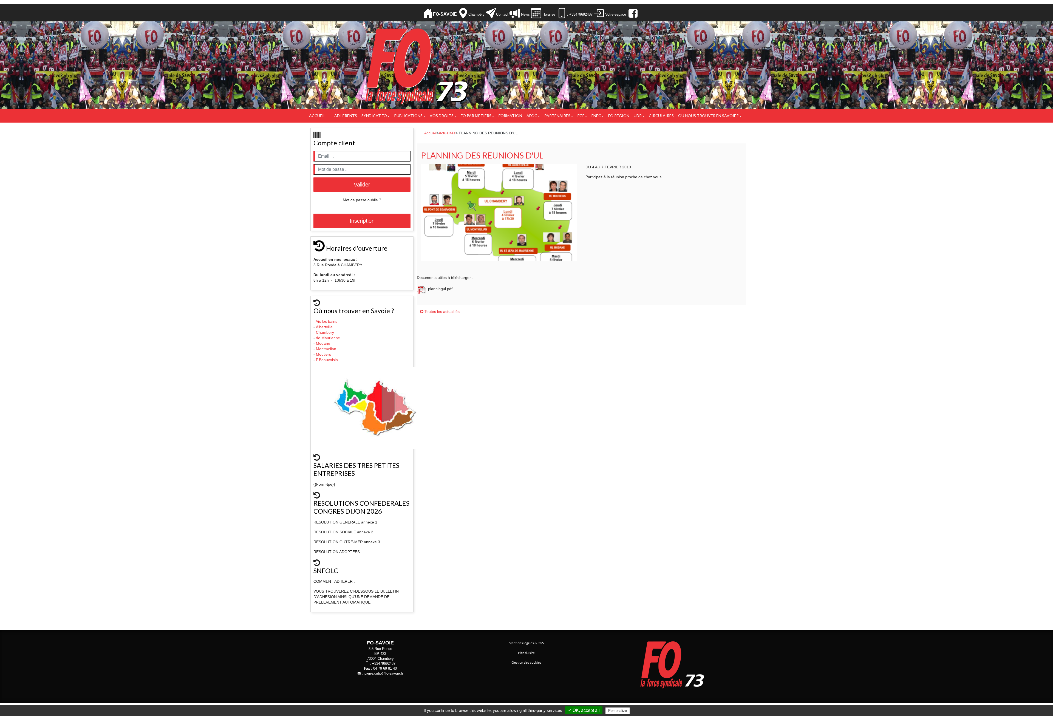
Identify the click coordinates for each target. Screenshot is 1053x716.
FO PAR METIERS (476, 115)
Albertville (325, 327)
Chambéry (476, 14)
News (525, 14)
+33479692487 (383, 664)
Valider (362, 185)
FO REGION (618, 115)
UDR (638, 115)
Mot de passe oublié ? (362, 200)
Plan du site (526, 653)
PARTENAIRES (557, 115)
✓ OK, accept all (584, 710)
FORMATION (510, 115)
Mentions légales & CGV (526, 643)
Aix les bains (327, 321)
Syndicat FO (374, 115)
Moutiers (324, 354)
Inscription (362, 221)
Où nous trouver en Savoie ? (708, 115)
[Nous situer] (463, 13)
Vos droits (442, 115)
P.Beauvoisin (327, 360)
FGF (581, 115)
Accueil (317, 115)
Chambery (325, 332)
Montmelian (326, 349)
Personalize (617, 711)
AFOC (531, 115)
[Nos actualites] (514, 13)
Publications (408, 115)
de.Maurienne (328, 338)
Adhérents (345, 115)
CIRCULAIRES (661, 115)
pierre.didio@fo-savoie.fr (383, 673)
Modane (323, 343)
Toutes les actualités (441, 311)
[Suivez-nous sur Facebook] (632, 13)
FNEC (596, 115)
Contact (502, 14)
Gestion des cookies (526, 662)
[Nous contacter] (491, 13)
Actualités (447, 133)
